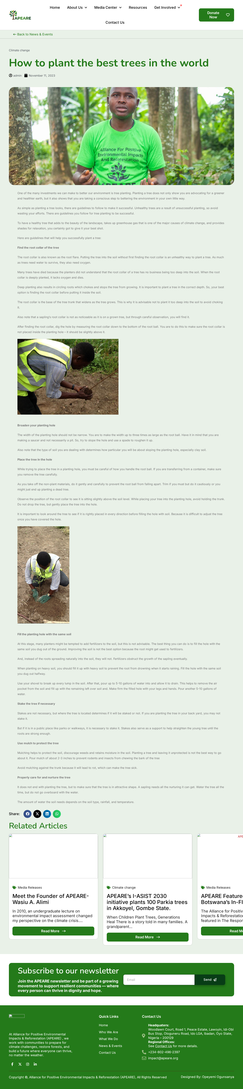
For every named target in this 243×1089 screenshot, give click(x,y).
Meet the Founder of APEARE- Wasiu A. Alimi (50, 899)
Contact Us (107, 1052)
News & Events (110, 1046)
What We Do (108, 1039)
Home (103, 1025)
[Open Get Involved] (179, 7)
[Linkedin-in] (35, 1064)
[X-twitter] (20, 1064)
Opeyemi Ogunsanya (218, 1077)
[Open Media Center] (120, 7)
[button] (27, 814)
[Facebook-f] (12, 1064)
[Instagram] (27, 1064)
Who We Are (108, 1032)
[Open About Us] (85, 7)
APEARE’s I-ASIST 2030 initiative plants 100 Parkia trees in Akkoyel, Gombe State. (147, 902)
